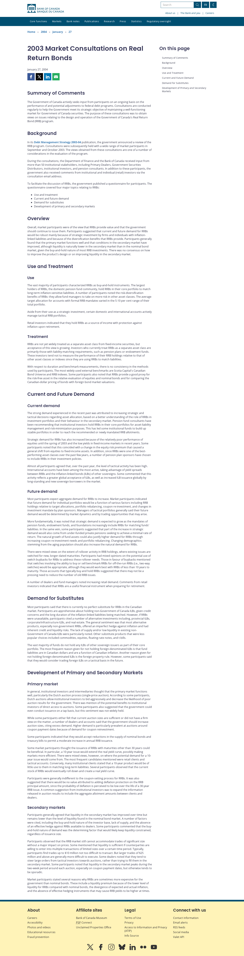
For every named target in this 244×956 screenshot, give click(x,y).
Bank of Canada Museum (91, 918)
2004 (44, 32)
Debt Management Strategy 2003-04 (57, 142)
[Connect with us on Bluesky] (122, 949)
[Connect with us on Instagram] (111, 949)
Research (109, 21)
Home (31, 32)
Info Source (131, 935)
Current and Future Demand (178, 77)
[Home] (45, 8)
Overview (167, 67)
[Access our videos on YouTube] (154, 949)
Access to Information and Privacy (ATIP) (145, 929)
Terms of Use (132, 918)
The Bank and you (190, 13)
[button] (31, 76)
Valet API (178, 937)
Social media (181, 932)
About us (170, 13)
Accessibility (34, 922)
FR (205, 5)
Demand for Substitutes (175, 83)
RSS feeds (179, 927)
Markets (57, 21)
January (57, 32)
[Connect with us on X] (90, 949)
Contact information (186, 918)
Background (168, 62)
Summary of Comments (175, 57)
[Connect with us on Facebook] (101, 949)
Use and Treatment (172, 72)
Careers (209, 13)
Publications (91, 21)
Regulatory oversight (159, 21)
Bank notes (73, 21)
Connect (84, 922)
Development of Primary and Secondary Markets (184, 89)
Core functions (38, 21)
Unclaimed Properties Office (93, 927)
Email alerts (180, 922)
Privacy (128, 922)
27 (70, 32)
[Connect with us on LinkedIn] (133, 949)
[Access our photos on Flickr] (143, 949)
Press (123, 21)
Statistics (136, 21)
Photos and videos (39, 927)
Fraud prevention (38, 937)
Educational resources (41, 932)
